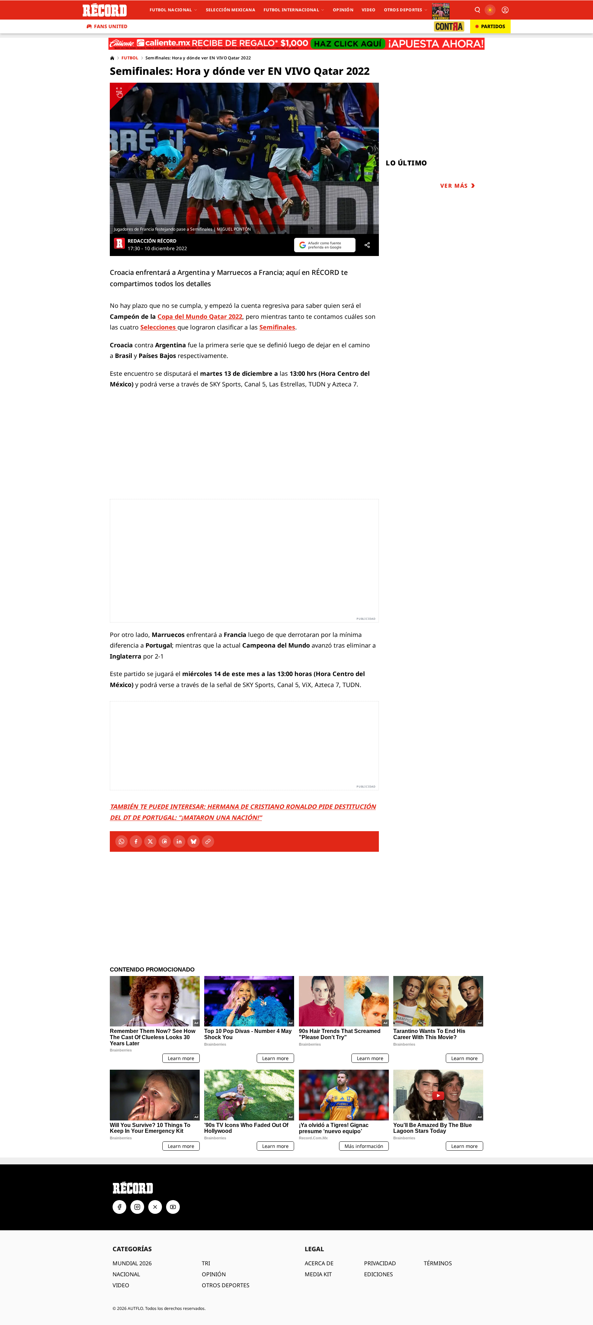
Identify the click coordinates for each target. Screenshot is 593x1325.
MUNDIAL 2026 (132, 1263)
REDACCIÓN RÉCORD (152, 241)
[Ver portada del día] (441, 10)
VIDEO (121, 1285)
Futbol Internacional (291, 10)
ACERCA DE (319, 1263)
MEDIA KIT (318, 1274)
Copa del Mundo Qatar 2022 (200, 316)
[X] (150, 841)
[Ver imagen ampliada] (244, 158)
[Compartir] (367, 245)
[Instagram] (137, 1207)
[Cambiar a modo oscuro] (490, 9)
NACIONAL (126, 1274)
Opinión (343, 10)
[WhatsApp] (121, 841)
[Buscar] (477, 10)
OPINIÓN (214, 1274)
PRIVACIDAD (380, 1263)
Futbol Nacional (171, 10)
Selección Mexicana (230, 10)
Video (369, 10)
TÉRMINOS (438, 1263)
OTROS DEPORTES (225, 1285)
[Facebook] (136, 841)
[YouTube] (173, 1207)
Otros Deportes (403, 10)
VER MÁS (454, 185)
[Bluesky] (193, 841)
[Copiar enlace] (208, 841)
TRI (206, 1263)
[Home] (112, 58)
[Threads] (165, 841)
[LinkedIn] (179, 841)
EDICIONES (378, 1274)
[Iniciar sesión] (505, 9)
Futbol (130, 58)
